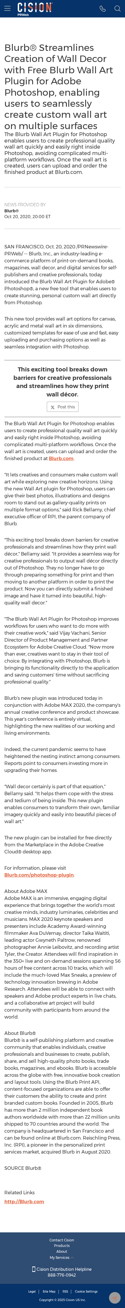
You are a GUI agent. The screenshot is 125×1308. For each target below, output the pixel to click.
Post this (66, 407)
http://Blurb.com (24, 1201)
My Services (60, 1257)
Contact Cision (61, 1240)
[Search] (117, 8)
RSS (65, 1291)
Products (62, 1245)
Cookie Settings (86, 1291)
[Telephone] (102, 8)
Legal (32, 1291)
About (61, 1251)
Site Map (49, 1291)
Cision (70, 1300)
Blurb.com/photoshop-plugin (39, 875)
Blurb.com (61, 458)
